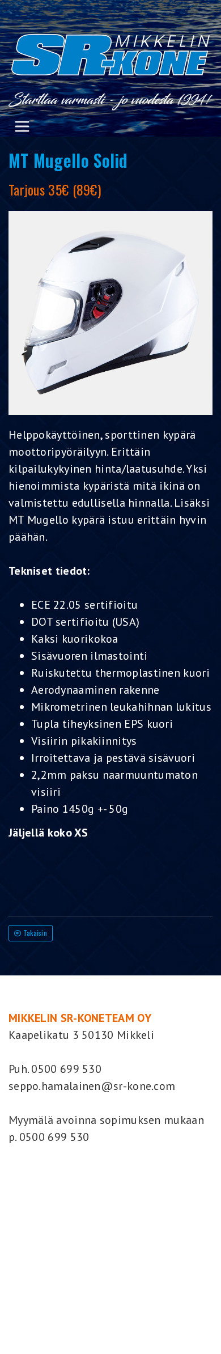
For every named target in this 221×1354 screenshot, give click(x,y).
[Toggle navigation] (22, 126)
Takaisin (34, 932)
